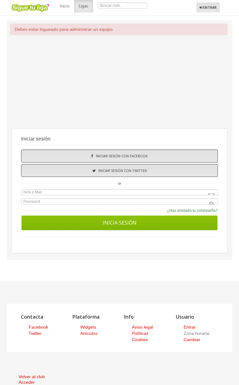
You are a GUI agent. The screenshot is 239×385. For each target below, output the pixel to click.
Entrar (209, 7)
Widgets (88, 327)
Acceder (27, 382)
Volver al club (32, 376)
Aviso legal (142, 327)
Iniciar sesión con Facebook (120, 156)
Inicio (64, 6)
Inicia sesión (120, 222)
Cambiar (192, 339)
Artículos (88, 333)
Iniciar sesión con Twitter (121, 170)
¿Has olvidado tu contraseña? (192, 210)
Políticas (140, 333)
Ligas (86, 5)
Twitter (35, 333)
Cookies (140, 339)
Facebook (38, 327)
